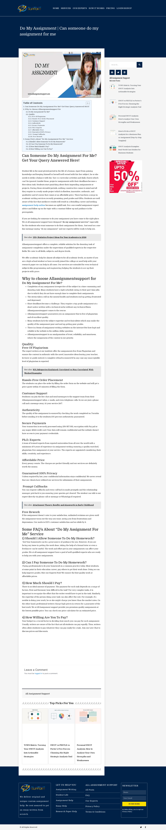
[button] (112, 72)
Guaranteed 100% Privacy (41, 132)
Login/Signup (124, 8)
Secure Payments (38, 125)
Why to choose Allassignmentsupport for (43, 109)
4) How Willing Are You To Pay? (41, 149)
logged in (38, 673)
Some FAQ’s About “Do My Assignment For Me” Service (49, 139)
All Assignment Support (120, 78)
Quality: (32, 114)
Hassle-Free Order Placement (43, 119)
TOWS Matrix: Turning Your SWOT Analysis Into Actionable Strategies (129, 88)
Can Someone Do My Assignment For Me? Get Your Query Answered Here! (57, 107)
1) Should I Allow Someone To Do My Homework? (46, 142)
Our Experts (80, 8)
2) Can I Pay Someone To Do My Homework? (46, 144)
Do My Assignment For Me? (39, 112)
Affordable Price (38, 130)
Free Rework (37, 136)
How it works (96, 8)
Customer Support (38, 121)
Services (66, 8)
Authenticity (36, 123)
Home (56, 8)
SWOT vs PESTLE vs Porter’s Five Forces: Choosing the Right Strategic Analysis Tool (129, 104)
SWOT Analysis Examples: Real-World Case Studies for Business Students (129, 150)
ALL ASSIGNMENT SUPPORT (101, 785)
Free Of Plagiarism (38, 116)
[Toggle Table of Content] (86, 103)
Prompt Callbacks (38, 134)
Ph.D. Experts (37, 127)
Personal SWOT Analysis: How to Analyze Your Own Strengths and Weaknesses (86, 753)
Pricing (110, 8)
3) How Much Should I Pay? (39, 146)
